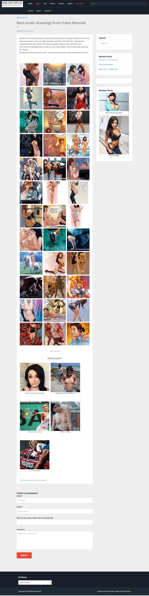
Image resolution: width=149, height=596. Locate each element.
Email (19, 507)
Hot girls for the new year (108, 60)
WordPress (126, 591)
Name (20, 496)
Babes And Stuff (35, 591)
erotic (31, 480)
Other (30, 11)
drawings (26, 480)
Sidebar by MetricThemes (105, 591)
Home (30, 4)
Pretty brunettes (114, 155)
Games (70, 4)
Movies (61, 4)
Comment (21, 529)
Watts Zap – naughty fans (108, 69)
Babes (37, 4)
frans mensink (41, 480)
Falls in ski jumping (106, 64)
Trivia (52, 4)
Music (38, 11)
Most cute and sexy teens (114, 113)
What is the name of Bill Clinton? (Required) (35, 518)
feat (35, 480)
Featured (80, 4)
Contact (47, 11)
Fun (45, 4)
